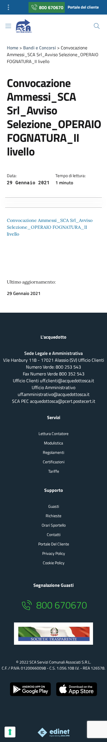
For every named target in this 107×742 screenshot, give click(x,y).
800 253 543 (68, 366)
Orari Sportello (54, 525)
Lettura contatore (53, 433)
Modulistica (53, 443)
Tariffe (53, 471)
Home (12, 47)
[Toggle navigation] (8, 26)
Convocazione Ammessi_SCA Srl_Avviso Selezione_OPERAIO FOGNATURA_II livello (49, 227)
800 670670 (51, 7)
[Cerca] (96, 26)
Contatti (53, 534)
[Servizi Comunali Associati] (28, 26)
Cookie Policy (53, 563)
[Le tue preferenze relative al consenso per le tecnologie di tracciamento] (10, 732)
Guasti (53, 506)
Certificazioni (53, 462)
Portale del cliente (83, 7)
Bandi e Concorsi (39, 47)
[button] (10, 7)
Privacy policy (53, 553)
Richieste (53, 516)
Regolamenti (53, 452)
